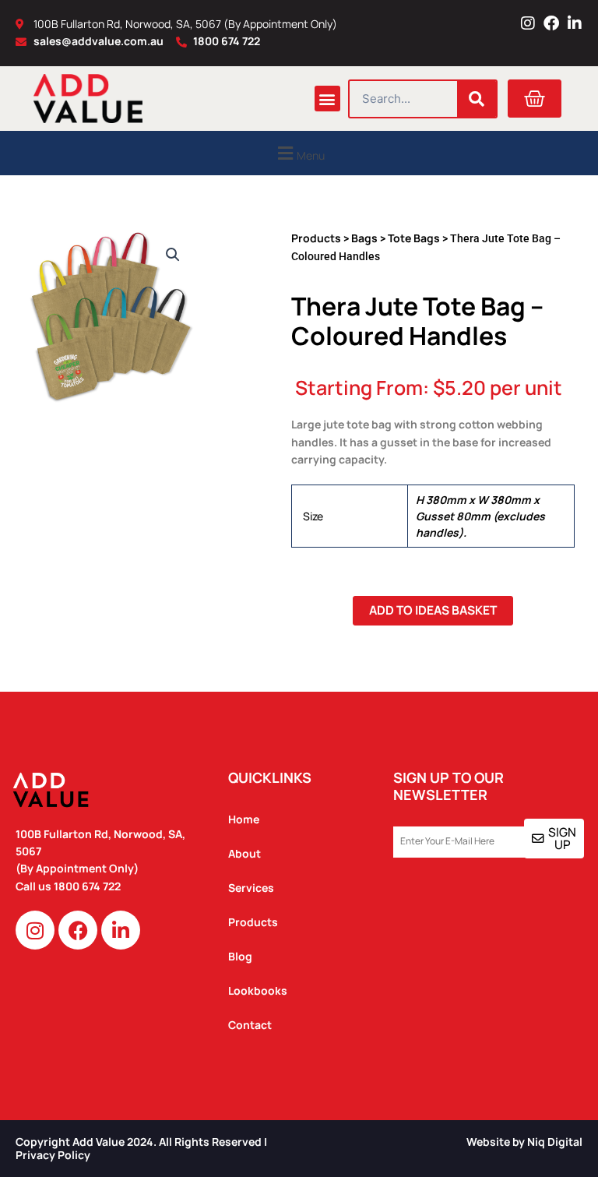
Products (316, 238)
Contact (250, 1024)
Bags (364, 238)
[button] (327, 98)
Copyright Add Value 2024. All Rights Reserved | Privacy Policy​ (141, 1148)
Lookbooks (257, 990)
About (244, 853)
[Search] (476, 99)
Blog (240, 956)
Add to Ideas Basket (433, 609)
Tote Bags (414, 238)
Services (251, 887)
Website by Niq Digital (524, 1141)
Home (243, 819)
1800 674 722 (88, 886)
